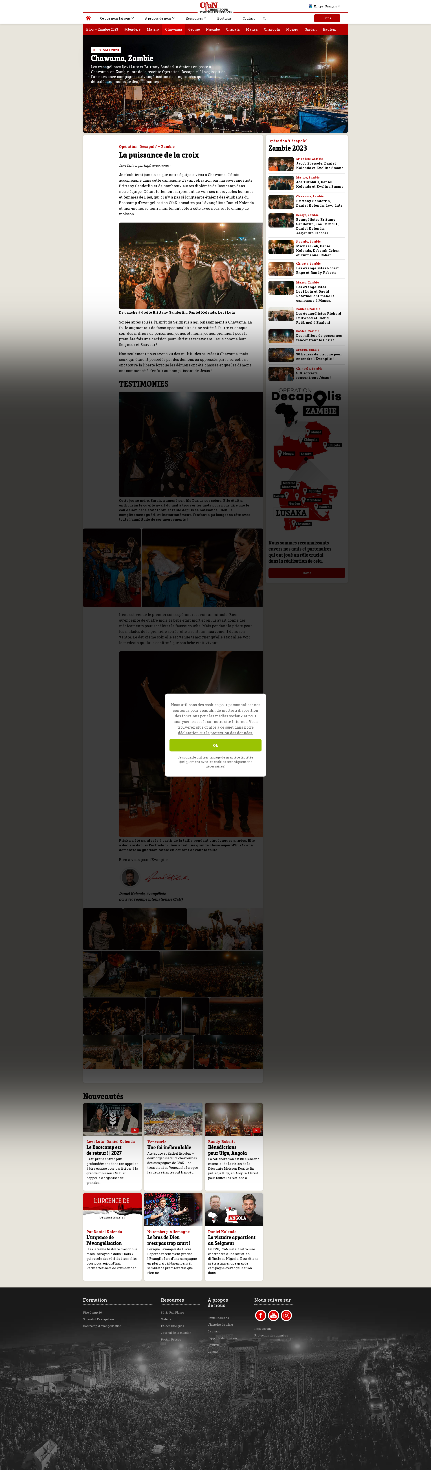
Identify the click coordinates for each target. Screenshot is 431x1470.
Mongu (292, 29)
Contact (249, 18)
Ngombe (213, 29)
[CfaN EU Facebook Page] (260, 1315)
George (194, 29)
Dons (327, 18)
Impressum (262, 1329)
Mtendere (132, 29)
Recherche (265, 20)
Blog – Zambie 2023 (102, 29)
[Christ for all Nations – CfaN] (215, 7)
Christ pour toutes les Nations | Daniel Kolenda (88, 19)
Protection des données (271, 1335)
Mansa (252, 29)
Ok (215, 745)
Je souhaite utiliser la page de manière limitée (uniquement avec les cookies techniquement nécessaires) (215, 761)
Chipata (233, 29)
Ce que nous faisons (115, 18)
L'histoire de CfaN (220, 1325)
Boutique (224, 18)
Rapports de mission (222, 1338)
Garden (311, 29)
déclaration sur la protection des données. (215, 732)
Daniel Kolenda (218, 1318)
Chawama (173, 29)
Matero (153, 29)
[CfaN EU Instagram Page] (286, 1315)
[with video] (135, 1130)
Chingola (272, 29)
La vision (214, 1331)
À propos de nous (158, 18)
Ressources (194, 18)
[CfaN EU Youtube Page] (273, 1315)
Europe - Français (325, 6)
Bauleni (329, 29)
